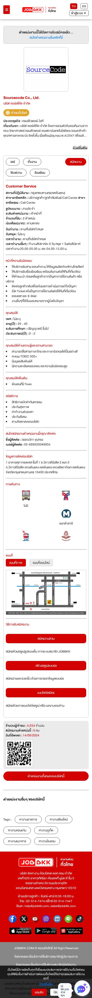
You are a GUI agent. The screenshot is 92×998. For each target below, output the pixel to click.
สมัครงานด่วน (46, 638)
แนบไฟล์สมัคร (46, 692)
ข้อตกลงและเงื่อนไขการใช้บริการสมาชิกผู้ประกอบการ (46, 956)
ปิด (55, 992)
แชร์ (12, 161)
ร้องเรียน (40, 172)
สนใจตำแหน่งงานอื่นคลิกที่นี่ (46, 37)
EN (84, 6)
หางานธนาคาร (17, 841)
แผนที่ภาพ (15, 562)
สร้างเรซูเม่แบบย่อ (46, 665)
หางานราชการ (28, 819)
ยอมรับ (39, 992)
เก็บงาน (32, 161)
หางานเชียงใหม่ (59, 819)
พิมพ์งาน (16, 172)
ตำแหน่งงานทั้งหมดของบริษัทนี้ (46, 776)
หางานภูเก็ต (46, 830)
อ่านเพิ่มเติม (46, 984)
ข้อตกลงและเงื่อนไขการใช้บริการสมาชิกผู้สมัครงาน (46, 964)
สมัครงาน (76, 161)
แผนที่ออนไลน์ (41, 562)
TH (74, 6)
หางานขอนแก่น (17, 830)
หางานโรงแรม (47, 841)
